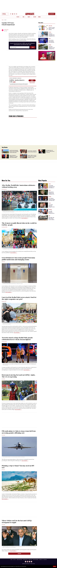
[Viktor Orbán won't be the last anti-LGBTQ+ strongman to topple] (19, 535)
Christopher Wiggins (4, 341)
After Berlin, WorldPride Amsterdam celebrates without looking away (18, 186)
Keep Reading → (24, 218)
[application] (46, 55)
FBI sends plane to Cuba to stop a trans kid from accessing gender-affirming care (19, 432)
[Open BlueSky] (12, 14)
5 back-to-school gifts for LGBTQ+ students (52, 28)
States (50, 38)
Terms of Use (24, 566)
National (50, 196)
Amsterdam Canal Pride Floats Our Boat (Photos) (32, 151)
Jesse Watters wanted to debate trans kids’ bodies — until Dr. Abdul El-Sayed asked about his (52, 201)
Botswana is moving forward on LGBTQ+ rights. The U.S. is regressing (18, 376)
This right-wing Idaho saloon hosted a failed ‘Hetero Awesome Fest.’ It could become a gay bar (52, 220)
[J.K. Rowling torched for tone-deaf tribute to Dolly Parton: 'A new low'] (43, 185)
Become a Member (32, 80)
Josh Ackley (3, 524)
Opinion (39, 16)
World (5, 19)
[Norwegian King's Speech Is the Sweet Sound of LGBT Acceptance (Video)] (41, 151)
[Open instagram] (16, 14)
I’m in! (33, 47)
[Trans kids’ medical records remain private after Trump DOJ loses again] (43, 46)
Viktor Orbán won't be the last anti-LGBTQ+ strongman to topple (17, 521)
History (34, 16)
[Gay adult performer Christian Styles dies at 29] (43, 211)
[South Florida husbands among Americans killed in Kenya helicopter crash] (5, 151)
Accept (54, 566)
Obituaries (50, 209)
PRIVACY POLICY (30, 559)
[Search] (47, 13)
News (23, 16)
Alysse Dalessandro (4, 189)
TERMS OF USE (41, 559)
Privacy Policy (17, 566)
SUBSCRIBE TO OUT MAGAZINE (4, 14)
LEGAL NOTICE (45, 559)
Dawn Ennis (3, 261)
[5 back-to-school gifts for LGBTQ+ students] (43, 27)
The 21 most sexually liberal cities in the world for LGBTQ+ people (19, 224)
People (50, 190)
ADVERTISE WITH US (25, 559)
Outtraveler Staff (6, 29)
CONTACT (11, 559)
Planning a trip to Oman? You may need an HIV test (18, 467)
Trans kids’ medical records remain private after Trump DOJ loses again (52, 48)
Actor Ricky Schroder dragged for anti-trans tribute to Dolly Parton (52, 207)
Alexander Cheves (4, 301)
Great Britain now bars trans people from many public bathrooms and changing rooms (18, 259)
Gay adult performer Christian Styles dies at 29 (51, 213)
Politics (18, 16)
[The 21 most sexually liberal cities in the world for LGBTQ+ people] (19, 238)
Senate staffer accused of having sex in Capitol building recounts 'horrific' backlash (32, 157)
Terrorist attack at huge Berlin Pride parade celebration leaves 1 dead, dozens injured (17, 339)
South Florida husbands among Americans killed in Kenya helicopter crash (13, 152)
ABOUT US (14, 559)
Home (3, 19)
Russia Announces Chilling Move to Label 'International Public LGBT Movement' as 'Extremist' (13, 157)
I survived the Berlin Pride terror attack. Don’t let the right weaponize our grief (19, 298)
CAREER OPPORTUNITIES (19, 559)
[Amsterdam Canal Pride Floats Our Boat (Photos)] (23, 151)
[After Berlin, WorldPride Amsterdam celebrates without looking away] (19, 200)
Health (29, 16)
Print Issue (50, 25)
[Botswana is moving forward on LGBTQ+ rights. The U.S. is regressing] (19, 390)
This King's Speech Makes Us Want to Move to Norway (50, 151)
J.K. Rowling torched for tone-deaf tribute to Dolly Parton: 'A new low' (52, 187)
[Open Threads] (14, 14)
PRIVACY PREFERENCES (35, 559)
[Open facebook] (10, 14)
